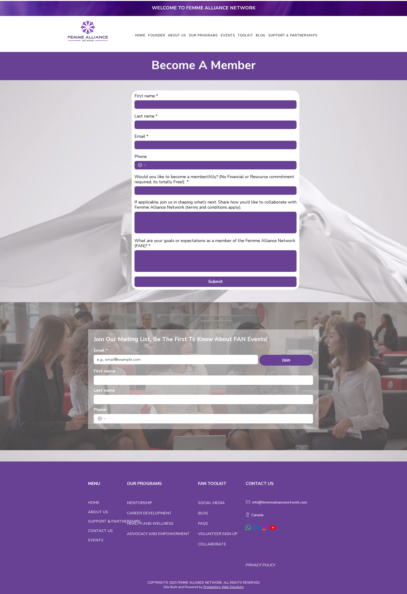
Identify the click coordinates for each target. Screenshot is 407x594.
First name (146, 95)
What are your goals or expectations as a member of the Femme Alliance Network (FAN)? (214, 243)
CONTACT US (100, 530)
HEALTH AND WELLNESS (150, 523)
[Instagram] (264, 527)
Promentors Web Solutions (224, 587)
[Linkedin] (256, 527)
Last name (146, 116)
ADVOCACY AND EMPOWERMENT (158, 533)
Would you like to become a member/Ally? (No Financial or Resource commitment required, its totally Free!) (214, 179)
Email (141, 136)
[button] (203, 35)
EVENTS (95, 540)
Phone (140, 156)
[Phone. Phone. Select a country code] (142, 165)
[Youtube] (273, 527)
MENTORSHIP (139, 502)
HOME (93, 502)
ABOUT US (98, 512)
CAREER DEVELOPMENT (149, 513)
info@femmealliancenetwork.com (279, 502)
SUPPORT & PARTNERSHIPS (107, 521)
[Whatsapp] (248, 527)
